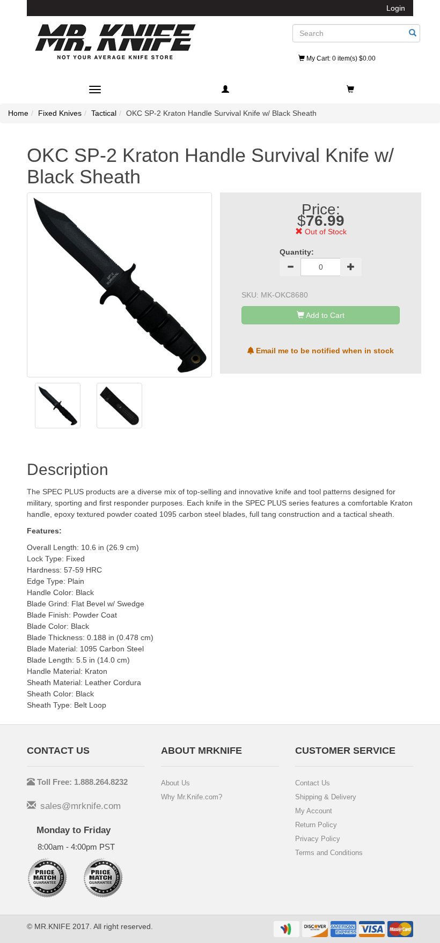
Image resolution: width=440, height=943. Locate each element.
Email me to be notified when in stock (324, 350)
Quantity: (297, 252)
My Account (313, 811)
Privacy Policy (317, 839)
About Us (175, 783)
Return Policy (316, 825)
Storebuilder (115, 42)
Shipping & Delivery (325, 797)
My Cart (340, 58)
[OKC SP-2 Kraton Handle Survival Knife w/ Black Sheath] (57, 405)
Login (395, 8)
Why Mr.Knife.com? (191, 797)
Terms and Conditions (329, 853)
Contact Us (312, 783)
